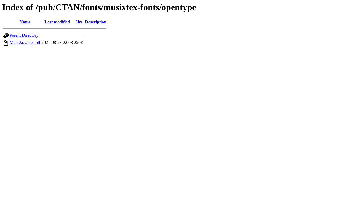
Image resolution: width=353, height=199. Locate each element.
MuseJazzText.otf (25, 42)
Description (95, 22)
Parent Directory (24, 35)
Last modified (57, 22)
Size (79, 22)
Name (25, 22)
